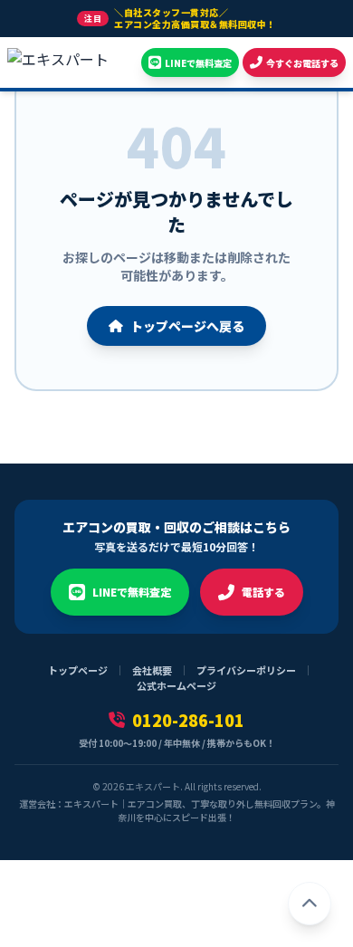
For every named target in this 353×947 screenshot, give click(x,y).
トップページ (78, 670)
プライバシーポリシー (246, 670)
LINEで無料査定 (131, 591)
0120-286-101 (188, 720)
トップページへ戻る (187, 326)
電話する (263, 591)
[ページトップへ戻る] (309, 903)
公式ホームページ (176, 685)
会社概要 (152, 670)
